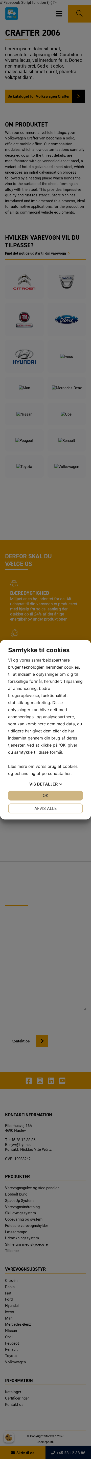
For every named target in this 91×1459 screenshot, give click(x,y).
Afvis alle (45, 808)
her (68, 773)
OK (45, 795)
